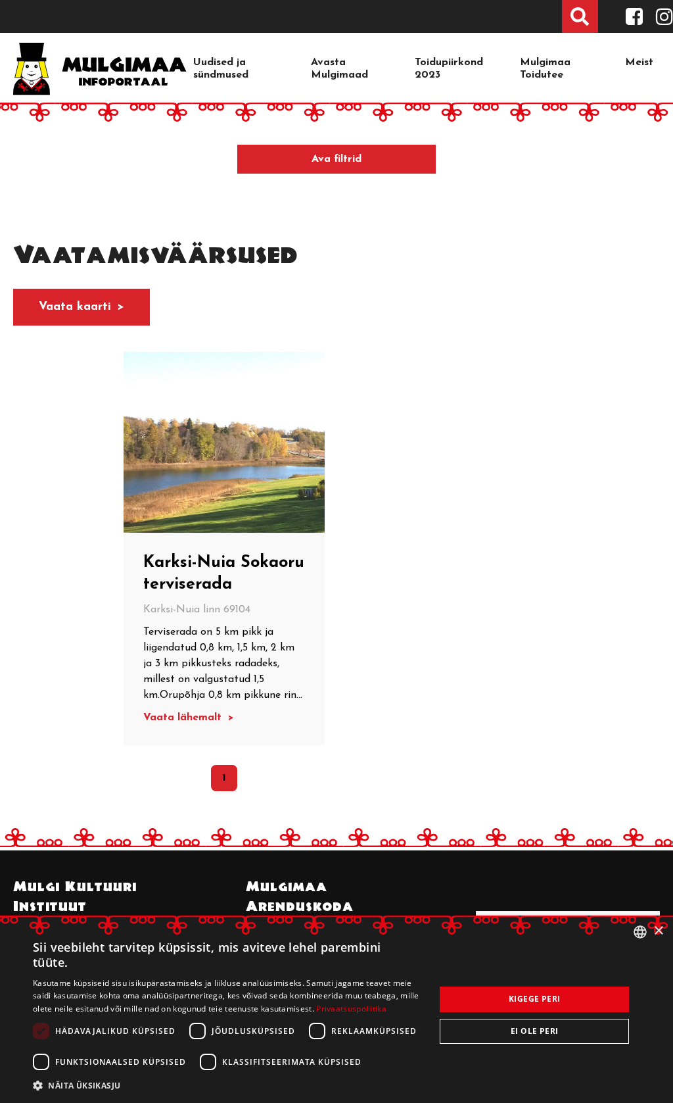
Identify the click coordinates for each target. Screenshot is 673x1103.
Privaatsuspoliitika (351, 1008)
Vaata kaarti (75, 307)
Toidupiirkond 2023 (449, 68)
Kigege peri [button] (534, 998)
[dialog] (336, 1009)
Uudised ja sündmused (220, 68)
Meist (639, 62)
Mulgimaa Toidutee (545, 68)
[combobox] (640, 932)
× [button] (658, 931)
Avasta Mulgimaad (339, 68)
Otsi (580, 16)
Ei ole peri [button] (534, 1031)
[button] (228, 1085)
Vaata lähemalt (184, 717)
